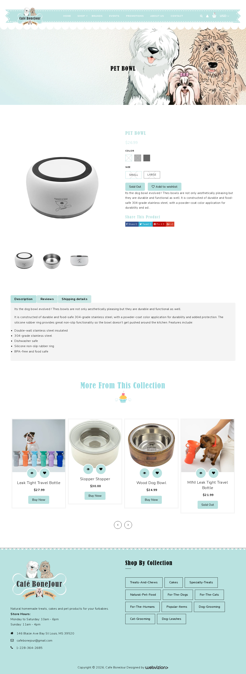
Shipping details (74, 299)
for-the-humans (142, 607)
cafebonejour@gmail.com (34, 640)
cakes (173, 582)
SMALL (133, 175)
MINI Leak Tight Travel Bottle (207, 485)
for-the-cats (209, 595)
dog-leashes (171, 619)
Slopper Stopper (95, 479)
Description (23, 299)
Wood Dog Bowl (151, 482)
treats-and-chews (144, 582)
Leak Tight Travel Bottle (38, 482)
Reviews (47, 299)
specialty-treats (201, 582)
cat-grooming (140, 619)
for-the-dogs (178, 595)
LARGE (151, 175)
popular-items (176, 607)
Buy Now (38, 500)
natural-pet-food (143, 595)
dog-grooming (209, 607)
